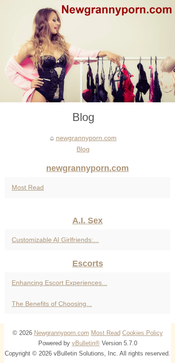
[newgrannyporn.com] (87, 51)
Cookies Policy (142, 332)
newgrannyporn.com (86, 138)
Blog (83, 149)
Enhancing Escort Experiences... (59, 282)
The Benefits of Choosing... (52, 303)
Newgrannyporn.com (61, 332)
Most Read (28, 187)
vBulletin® (86, 343)
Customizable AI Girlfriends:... (55, 239)
